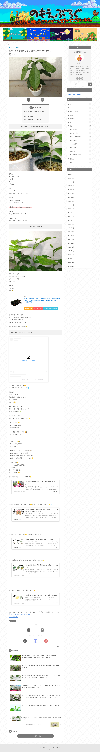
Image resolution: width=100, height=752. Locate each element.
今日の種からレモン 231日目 (33, 119)
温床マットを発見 (30, 116)
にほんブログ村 (13, 617)
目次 (34, 108)
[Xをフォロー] (25, 641)
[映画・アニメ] (61, 34)
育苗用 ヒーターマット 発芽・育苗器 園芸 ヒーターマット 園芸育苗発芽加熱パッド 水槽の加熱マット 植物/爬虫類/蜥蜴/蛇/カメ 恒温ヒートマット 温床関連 (42, 300)
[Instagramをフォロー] (35, 641)
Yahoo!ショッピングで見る (50, 308)
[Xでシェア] (28, 100)
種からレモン (13, 621)
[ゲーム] (85, 34)
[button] (42, 100)
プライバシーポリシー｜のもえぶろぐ (50, 747)
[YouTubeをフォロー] (46, 641)
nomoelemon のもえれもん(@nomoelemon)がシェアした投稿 (28, 379)
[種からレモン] (15, 34)
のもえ (79, 63)
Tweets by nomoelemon (75, 94)
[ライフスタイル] (38, 34)
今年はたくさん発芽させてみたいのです (34, 112)
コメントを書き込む (35, 736)
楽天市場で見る (38, 308)
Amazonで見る (28, 308)
